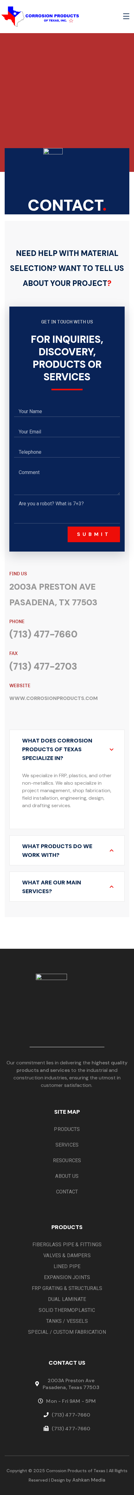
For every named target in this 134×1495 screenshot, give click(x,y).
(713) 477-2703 (43, 666)
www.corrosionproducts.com (53, 698)
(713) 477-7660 (43, 634)
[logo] (40, 16)
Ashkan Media (88, 1480)
